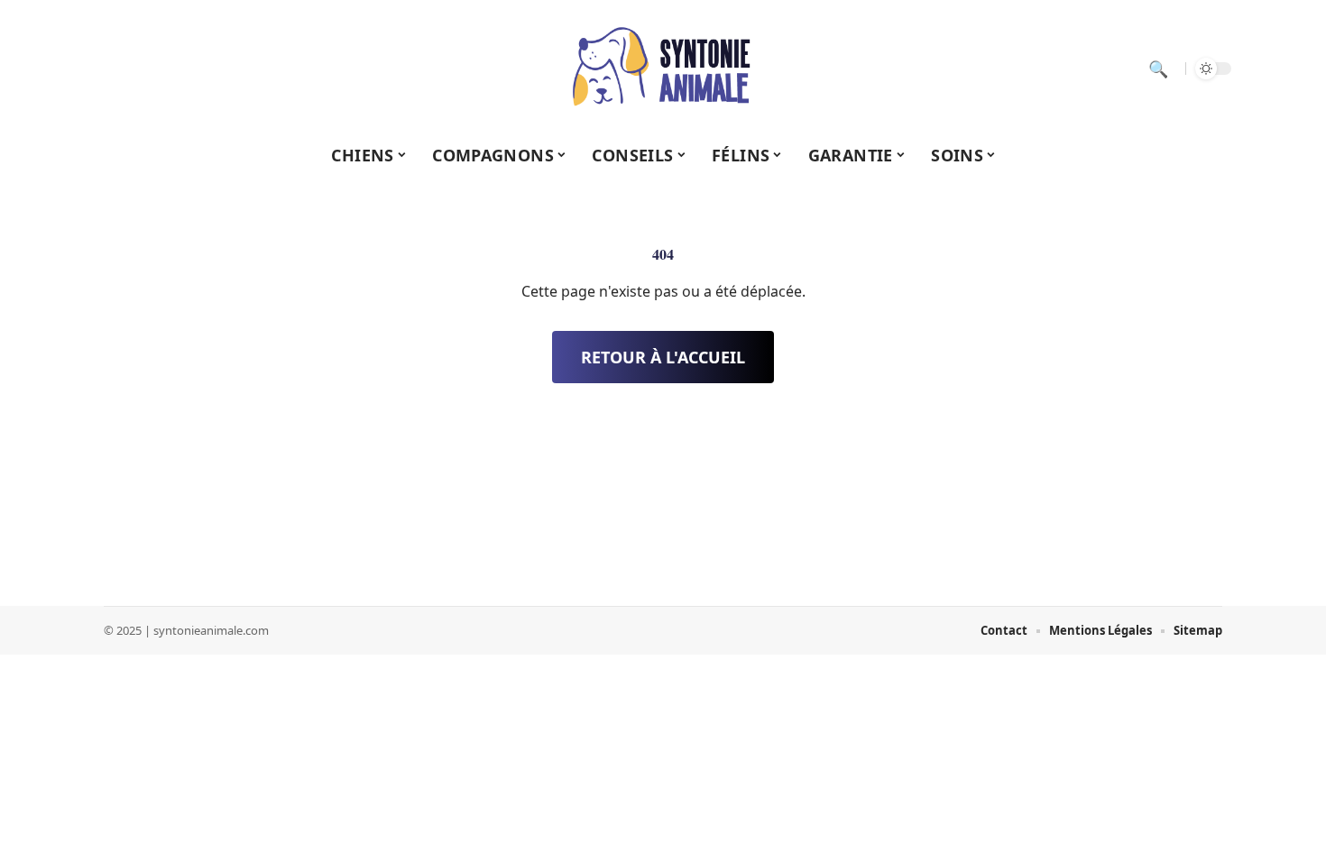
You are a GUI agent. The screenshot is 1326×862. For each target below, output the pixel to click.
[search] (1158, 68)
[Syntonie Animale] (663, 68)
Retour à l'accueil (663, 357)
